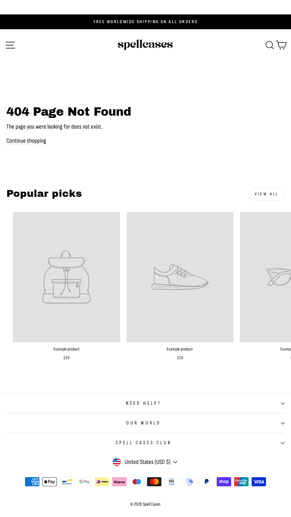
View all (267, 194)
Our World (143, 423)
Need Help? (143, 403)
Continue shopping (26, 141)
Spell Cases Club (144, 443)
